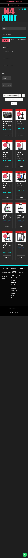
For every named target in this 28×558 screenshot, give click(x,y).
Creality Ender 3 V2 (20, 185)
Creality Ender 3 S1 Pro (6, 186)
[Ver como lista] (15, 103)
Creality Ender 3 (19, 123)
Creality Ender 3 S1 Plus (20, 154)
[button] (25, 555)
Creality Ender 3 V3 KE (20, 217)
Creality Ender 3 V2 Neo (7, 217)
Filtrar (5, 40)
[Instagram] (20, 272)
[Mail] (20, 275)
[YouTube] (22, 272)
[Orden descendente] (23, 95)
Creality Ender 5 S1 (20, 245)
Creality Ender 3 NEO (5, 154)
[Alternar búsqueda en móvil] (22, 9)
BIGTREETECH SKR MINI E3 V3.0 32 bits (7, 125)
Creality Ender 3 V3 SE (7, 246)
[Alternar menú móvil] (25, 9)
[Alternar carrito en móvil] (19, 9)
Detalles (7, 135)
